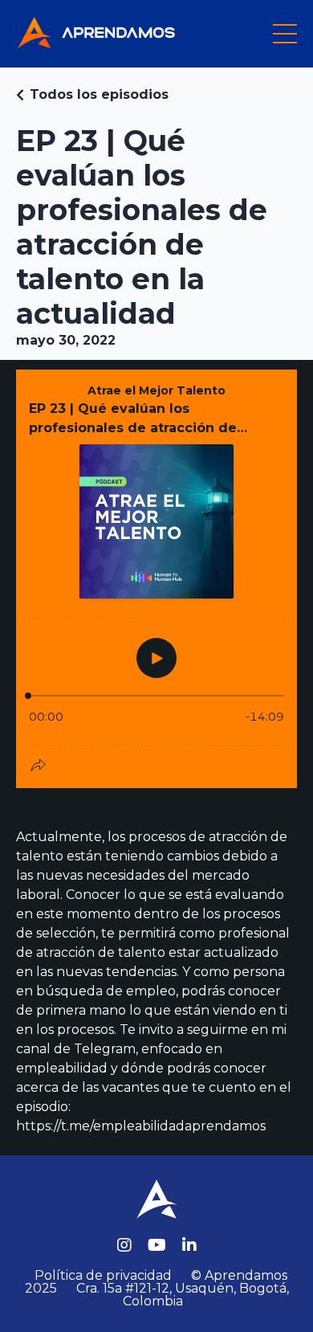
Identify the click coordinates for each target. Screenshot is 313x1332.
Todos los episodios (99, 94)
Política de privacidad (103, 1275)
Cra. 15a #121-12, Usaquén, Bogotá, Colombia (182, 1295)
